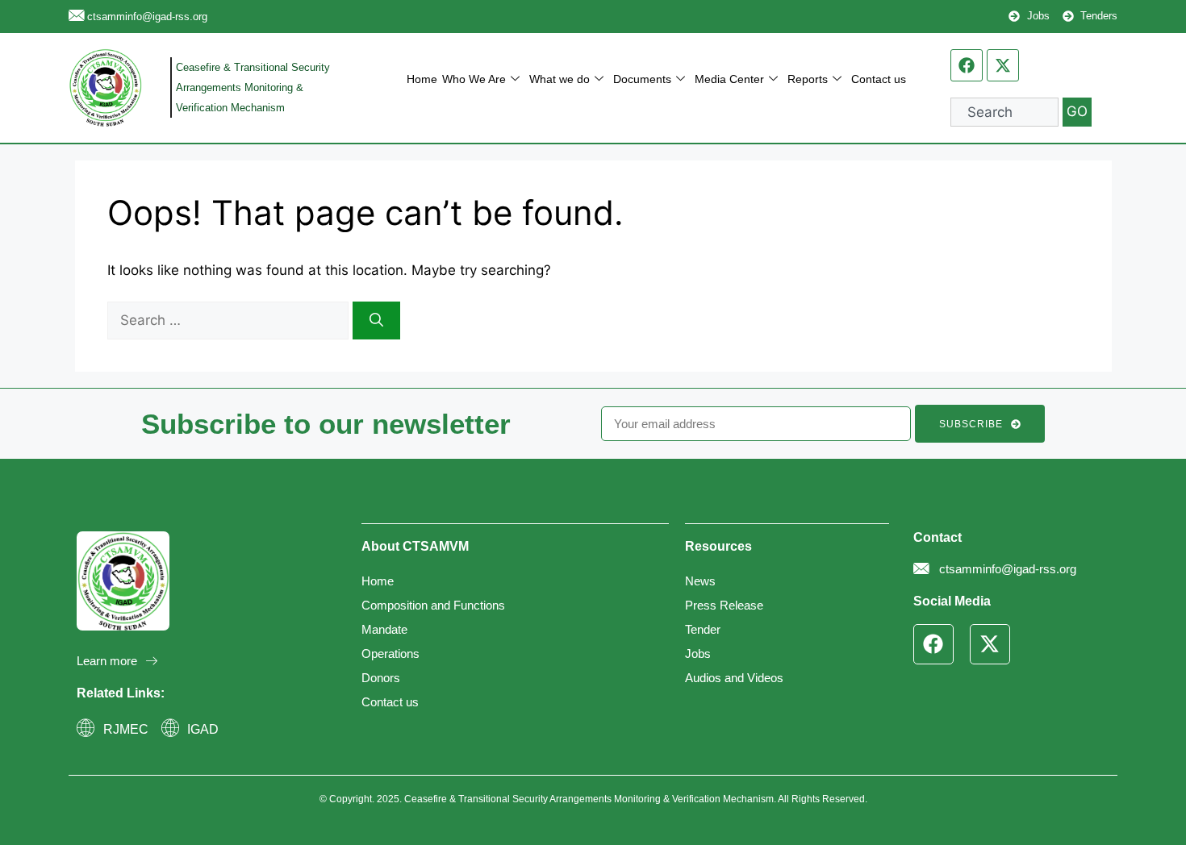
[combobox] (1004, 112)
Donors (380, 678)
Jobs (698, 653)
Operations (390, 653)
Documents (642, 79)
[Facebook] (966, 65)
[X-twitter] (1003, 65)
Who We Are (474, 79)
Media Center (729, 79)
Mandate (384, 629)
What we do (559, 79)
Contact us (878, 79)
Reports (807, 79)
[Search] (376, 321)
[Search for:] (230, 320)
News (700, 581)
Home (422, 79)
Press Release (724, 605)
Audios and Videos (734, 678)
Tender (702, 629)
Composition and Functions (433, 605)
